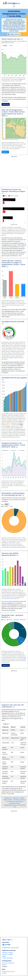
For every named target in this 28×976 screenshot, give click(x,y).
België (23, 247)
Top (15, 807)
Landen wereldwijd (7, 958)
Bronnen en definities (8, 963)
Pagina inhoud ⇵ (14, 34)
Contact (4, 973)
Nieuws (4, 965)
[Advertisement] (14, 172)
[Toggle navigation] (14, 6)
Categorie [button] (5, 724)
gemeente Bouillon (17, 547)
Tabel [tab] (11, 45)
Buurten (5, 152)
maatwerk (6, 601)
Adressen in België (7, 954)
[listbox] (7, 504)
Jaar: (3, 504)
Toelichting (6, 104)
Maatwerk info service (8, 971)
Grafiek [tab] (5, 45)
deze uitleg (15, 356)
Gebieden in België (7, 952)
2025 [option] (6, 504)
